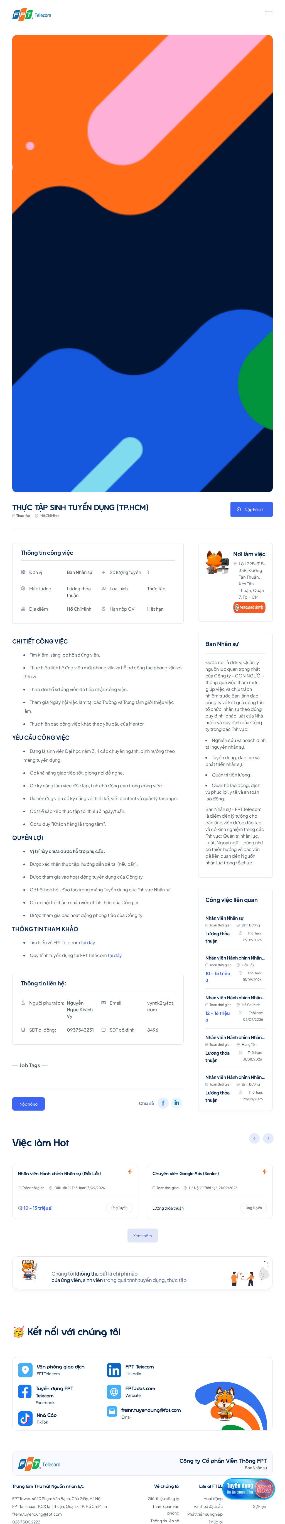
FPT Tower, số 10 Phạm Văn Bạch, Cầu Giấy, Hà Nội (56, 1498)
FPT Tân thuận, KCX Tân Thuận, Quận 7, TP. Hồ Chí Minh (59, 1506)
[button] (268, 1139)
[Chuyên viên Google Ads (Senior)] (75, 1191)
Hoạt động (213, 1498)
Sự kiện (259, 1506)
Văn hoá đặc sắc (208, 1506)
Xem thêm (142, 1235)
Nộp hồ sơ (254, 509)
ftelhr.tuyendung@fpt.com (151, 1409)
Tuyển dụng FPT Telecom (54, 1392)
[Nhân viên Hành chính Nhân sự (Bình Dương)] (235, 1089)
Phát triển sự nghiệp (205, 1513)
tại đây (88, 942)
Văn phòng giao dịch (61, 1366)
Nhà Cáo (46, 1414)
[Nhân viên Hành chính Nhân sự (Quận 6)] (235, 1011)
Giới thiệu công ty (163, 1498)
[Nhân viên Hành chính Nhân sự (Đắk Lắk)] (235, 972)
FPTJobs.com (140, 1388)
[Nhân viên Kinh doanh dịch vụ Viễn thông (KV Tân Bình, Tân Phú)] (209, 1191)
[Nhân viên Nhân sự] (235, 932)
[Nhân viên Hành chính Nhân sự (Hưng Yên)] (235, 1051)
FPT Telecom (140, 1366)
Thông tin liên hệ (165, 1520)
